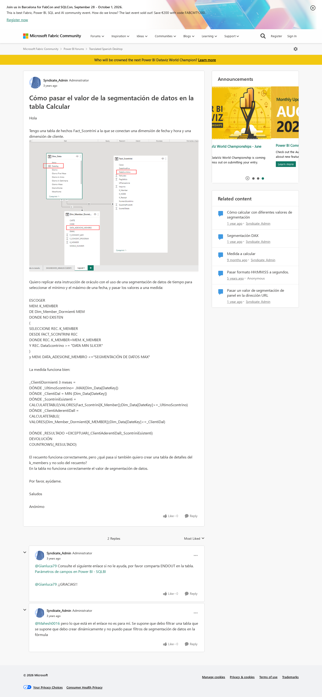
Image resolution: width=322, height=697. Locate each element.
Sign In (292, 36)
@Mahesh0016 (47, 623)
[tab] (253, 178)
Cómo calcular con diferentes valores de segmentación (259, 214)
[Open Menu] (295, 49)
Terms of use (268, 677)
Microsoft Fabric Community (40, 49)
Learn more (207, 59)
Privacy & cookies (242, 677)
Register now (17, 19)
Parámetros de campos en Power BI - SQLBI (70, 571)
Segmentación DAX (242, 235)
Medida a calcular (241, 253)
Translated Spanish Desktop (106, 49)
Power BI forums (74, 49)
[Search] (263, 36)
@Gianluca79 (46, 565)
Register (276, 36)
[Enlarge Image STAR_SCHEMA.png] (113, 205)
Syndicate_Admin (55, 80)
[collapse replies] (25, 552)
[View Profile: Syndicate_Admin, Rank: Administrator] (35, 83)
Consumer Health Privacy (84, 687)
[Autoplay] (247, 178)
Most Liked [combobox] (194, 538)
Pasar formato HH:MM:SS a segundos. (258, 272)
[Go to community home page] (52, 36)
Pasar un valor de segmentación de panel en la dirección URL (255, 293)
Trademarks (290, 677)
